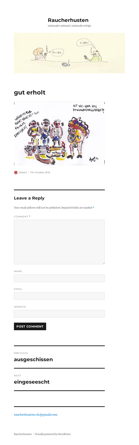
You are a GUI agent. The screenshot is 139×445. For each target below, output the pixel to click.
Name (18, 271)
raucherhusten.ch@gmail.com (35, 414)
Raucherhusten (68, 20)
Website (20, 306)
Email (18, 288)
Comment (22, 216)
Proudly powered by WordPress (53, 434)
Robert (23, 172)
